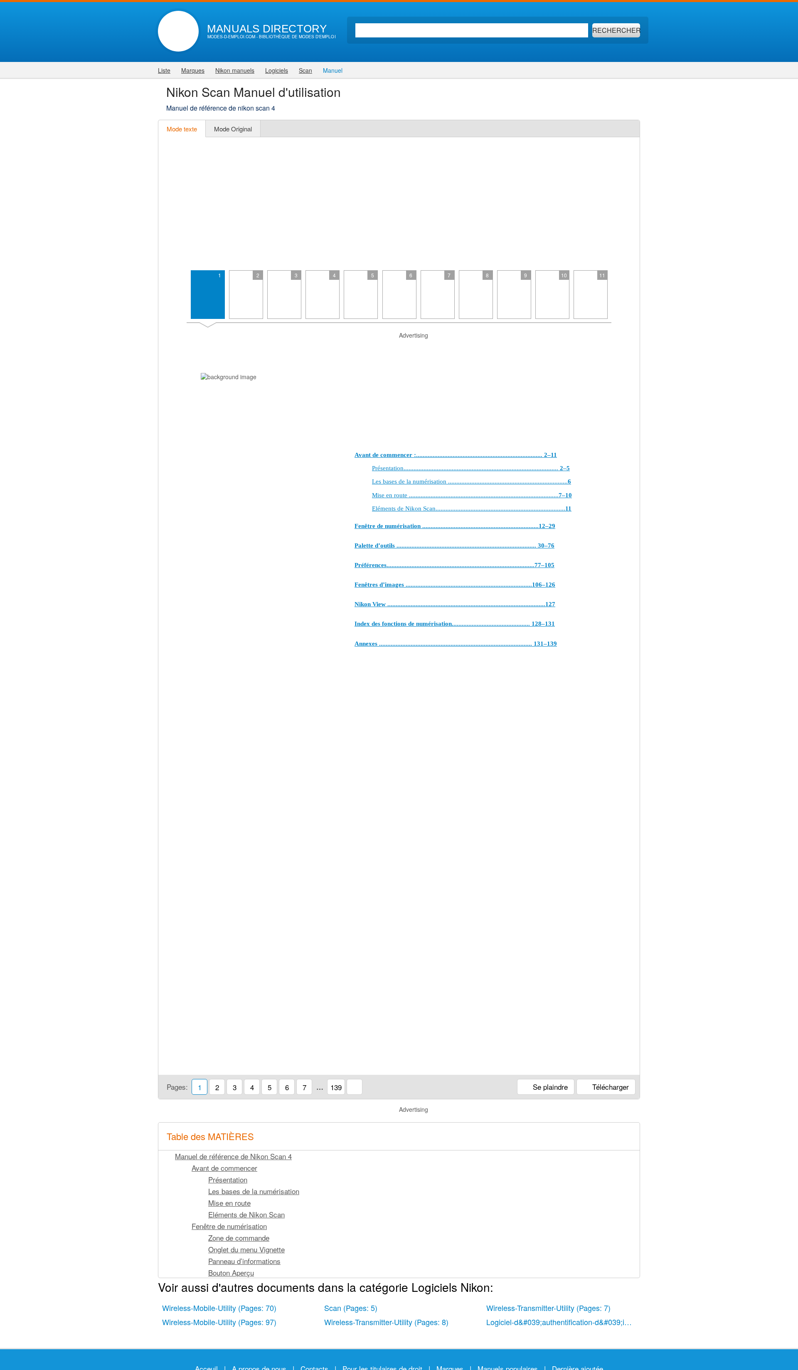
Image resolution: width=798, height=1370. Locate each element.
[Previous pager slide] (174, 298)
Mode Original (233, 128)
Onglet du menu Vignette (246, 1249)
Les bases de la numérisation (253, 1191)
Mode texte (182, 128)
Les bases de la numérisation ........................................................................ (471, 481)
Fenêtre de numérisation (229, 1226)
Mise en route (229, 1202)
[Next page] (624, 695)
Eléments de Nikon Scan (246, 1214)
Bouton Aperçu (231, 1272)
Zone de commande (238, 1237)
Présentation (227, 1179)
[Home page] (178, 31)
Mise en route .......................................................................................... (472, 495)
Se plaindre (549, 1086)
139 (336, 1087)
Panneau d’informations (244, 1261)
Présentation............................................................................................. (471, 468)
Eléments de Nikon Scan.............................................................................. (471, 508)
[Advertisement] (399, 204)
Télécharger (609, 1086)
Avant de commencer (224, 1168)
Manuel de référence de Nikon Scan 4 (233, 1156)
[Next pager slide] (624, 298)
